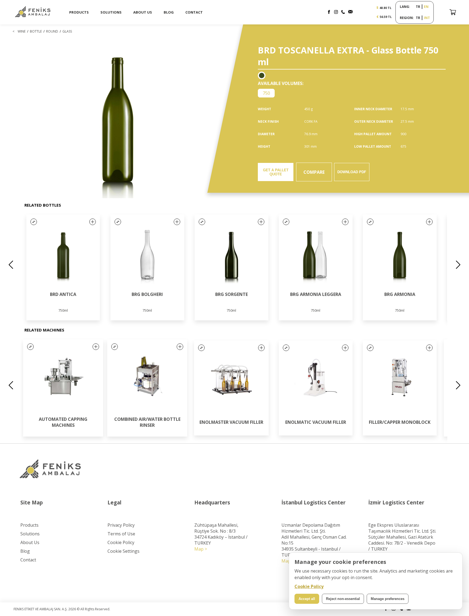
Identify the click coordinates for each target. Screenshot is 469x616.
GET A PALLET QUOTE (276, 172)
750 (266, 93)
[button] (33, 222)
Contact (28, 560)
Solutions (30, 534)
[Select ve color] (261, 75)
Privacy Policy (121, 525)
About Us (29, 542)
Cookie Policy (120, 542)
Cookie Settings (123, 551)
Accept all (307, 599)
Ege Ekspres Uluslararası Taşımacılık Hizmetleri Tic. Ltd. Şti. (402, 528)
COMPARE (314, 172)
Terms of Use (121, 534)
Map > (200, 549)
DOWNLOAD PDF (351, 172)
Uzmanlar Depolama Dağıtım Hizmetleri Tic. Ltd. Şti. (310, 528)
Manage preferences (387, 599)
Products (29, 525)
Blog (25, 551)
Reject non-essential (343, 599)
